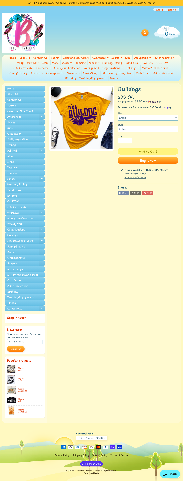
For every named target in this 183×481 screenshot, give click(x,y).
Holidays (133, 68)
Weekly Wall (91, 68)
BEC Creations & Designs (90, 470)
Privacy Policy (99, 455)
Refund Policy (61, 455)
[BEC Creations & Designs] (23, 33)
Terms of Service (119, 455)
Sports (117, 58)
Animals (37, 73)
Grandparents (55, 73)
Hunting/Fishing (112, 63)
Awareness (100, 58)
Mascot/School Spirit (156, 68)
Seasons (74, 73)
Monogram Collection (67, 68)
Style (120, 124)
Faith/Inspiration (164, 58)
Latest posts (26, 308)
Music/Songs (90, 73)
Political (33, 63)
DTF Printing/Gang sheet (117, 73)
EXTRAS (148, 63)
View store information (135, 177)
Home (12, 58)
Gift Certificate (23, 68)
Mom (45, 63)
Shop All (24, 58)
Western (67, 63)
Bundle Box (132, 63)
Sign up (172, 9)
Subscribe (15, 348)
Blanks (114, 78)
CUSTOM (162, 63)
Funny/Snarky (18, 73)
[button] (148, 101)
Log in (159, 9)
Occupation (143, 58)
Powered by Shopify (91, 473)
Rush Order (143, 73)
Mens (55, 63)
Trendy (19, 63)
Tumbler (80, 63)
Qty (120, 136)
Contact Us (40, 58)
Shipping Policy (80, 455)
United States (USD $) (90, 438)
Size (120, 113)
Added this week (163, 73)
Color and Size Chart (75, 58)
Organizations (113, 68)
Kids (127, 58)
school (94, 63)
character (44, 68)
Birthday (70, 78)
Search (55, 58)
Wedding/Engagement (92, 78)
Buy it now (148, 160)
